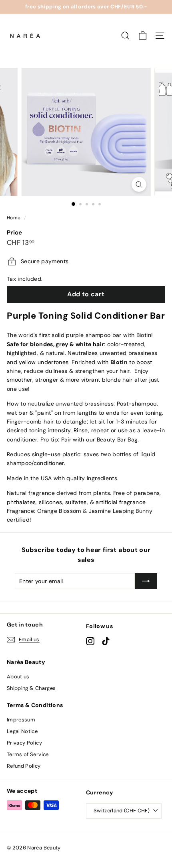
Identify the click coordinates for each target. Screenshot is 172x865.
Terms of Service (28, 754)
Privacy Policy (24, 742)
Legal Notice (22, 731)
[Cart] (142, 35)
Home (13, 218)
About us (18, 676)
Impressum (21, 719)
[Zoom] (138, 184)
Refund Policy (24, 766)
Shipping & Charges (31, 688)
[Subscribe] (146, 581)
